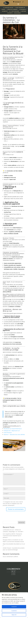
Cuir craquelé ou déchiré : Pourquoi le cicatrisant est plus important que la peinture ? (12, 535)
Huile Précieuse (8, 432)
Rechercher (21, 522)
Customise (14, 610)
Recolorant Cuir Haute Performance (13, 428)
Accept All (14, 606)
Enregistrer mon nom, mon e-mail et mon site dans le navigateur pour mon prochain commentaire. (13, 503)
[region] (14, 605)
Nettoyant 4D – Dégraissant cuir (12, 430)
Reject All (14, 614)
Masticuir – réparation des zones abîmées (14, 434)
